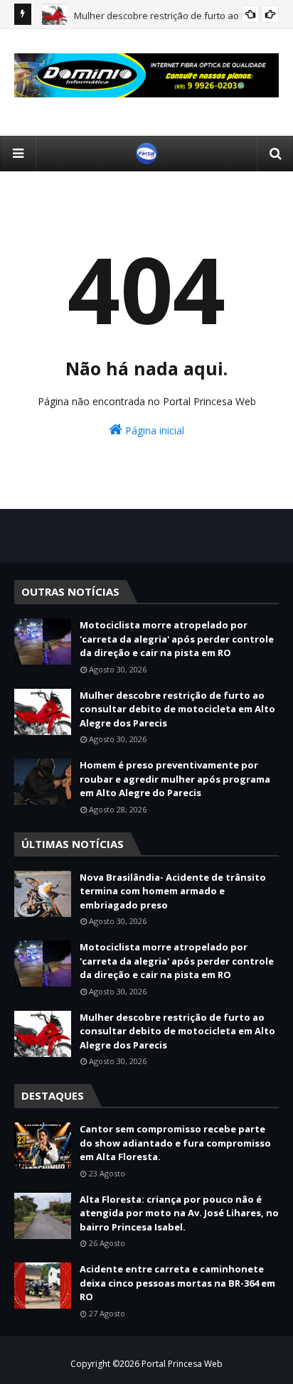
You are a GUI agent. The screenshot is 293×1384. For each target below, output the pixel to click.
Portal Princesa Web (182, 1364)
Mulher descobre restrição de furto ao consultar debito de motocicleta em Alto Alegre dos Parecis (177, 709)
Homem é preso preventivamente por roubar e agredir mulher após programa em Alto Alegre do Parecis (175, 778)
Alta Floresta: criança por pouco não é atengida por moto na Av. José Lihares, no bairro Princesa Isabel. (179, 1213)
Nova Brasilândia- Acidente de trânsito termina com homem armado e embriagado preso (173, 891)
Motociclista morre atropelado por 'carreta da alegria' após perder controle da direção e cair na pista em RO (177, 638)
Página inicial (153, 430)
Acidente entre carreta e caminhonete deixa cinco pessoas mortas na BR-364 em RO (177, 1282)
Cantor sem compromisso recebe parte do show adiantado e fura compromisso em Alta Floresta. (175, 1142)
